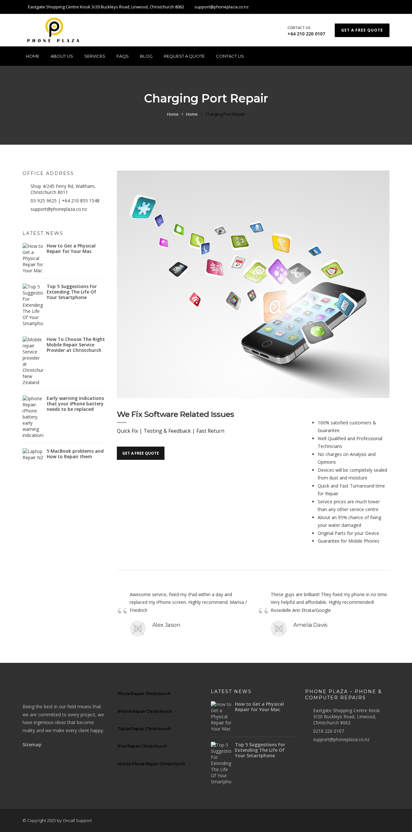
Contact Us (230, 56)
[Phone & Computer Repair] (55, 30)
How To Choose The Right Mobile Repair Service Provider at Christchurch (76, 344)
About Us (62, 56)
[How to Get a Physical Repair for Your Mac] (33, 258)
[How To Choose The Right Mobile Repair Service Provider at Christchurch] (33, 360)
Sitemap (32, 744)
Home (32, 56)
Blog (146, 56)
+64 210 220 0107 (306, 34)
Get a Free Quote (362, 30)
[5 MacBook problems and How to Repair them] (33, 454)
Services (94, 56)
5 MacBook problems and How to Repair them (75, 453)
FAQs (123, 56)
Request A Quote (184, 56)
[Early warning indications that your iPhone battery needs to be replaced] (33, 416)
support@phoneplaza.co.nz (59, 209)
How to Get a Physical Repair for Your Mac (71, 248)
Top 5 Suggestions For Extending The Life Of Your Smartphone (72, 292)
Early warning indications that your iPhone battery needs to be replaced (75, 403)
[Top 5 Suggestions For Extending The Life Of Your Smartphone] (33, 305)
